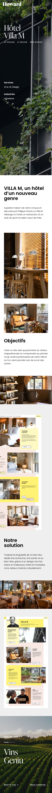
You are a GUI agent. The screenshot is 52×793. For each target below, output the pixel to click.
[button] (46, 4)
